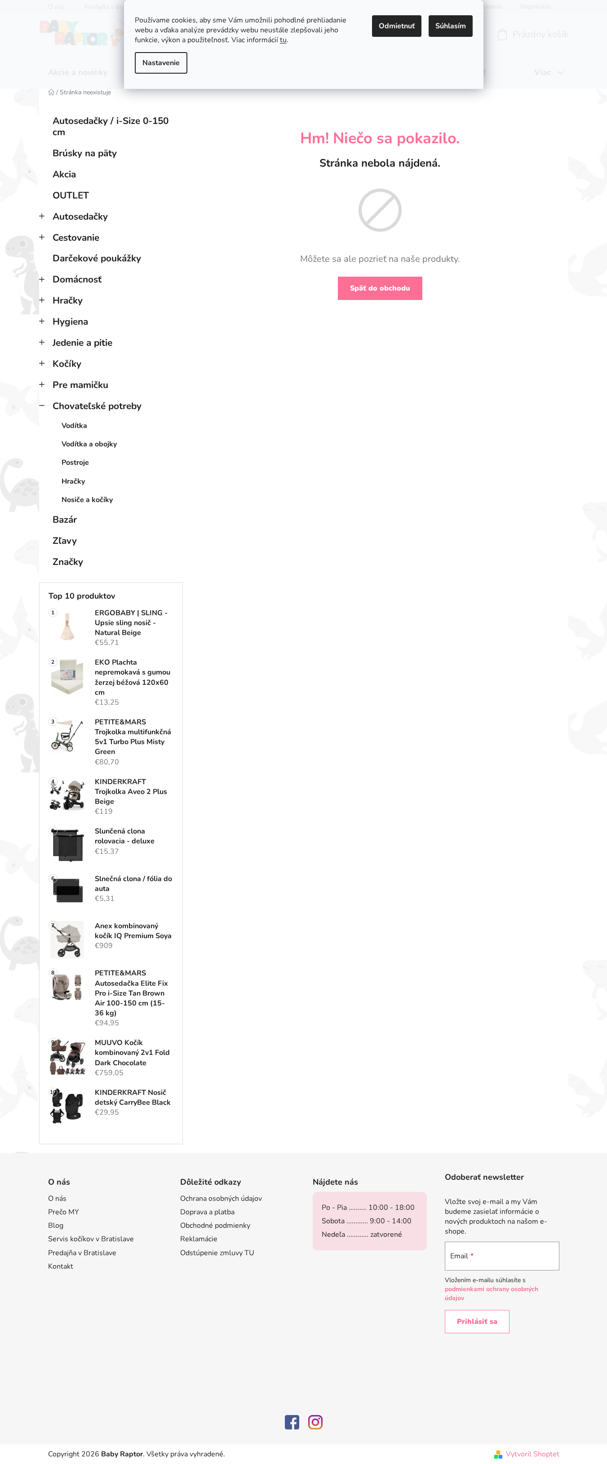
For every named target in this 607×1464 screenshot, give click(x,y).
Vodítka (74, 426)
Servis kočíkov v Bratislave (91, 1239)
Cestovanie (76, 237)
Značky (68, 562)
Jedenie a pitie (82, 342)
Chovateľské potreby (97, 406)
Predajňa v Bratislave (82, 1253)
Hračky (68, 300)
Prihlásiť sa (477, 1322)
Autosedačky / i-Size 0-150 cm (110, 126)
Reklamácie (198, 1239)
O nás (57, 1199)
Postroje (75, 462)
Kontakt (60, 1266)
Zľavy (65, 540)
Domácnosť (77, 279)
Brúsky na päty (85, 153)
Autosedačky (80, 216)
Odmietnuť (397, 26)
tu (283, 40)
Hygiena (70, 321)
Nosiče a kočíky (87, 500)
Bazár (65, 519)
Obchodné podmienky (215, 1225)
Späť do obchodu (380, 288)
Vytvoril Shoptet (532, 1454)
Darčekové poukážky (97, 258)
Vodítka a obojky (89, 444)
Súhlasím (450, 26)
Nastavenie (161, 63)
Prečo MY (63, 1212)
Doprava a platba (207, 1212)
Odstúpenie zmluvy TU (217, 1253)
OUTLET (71, 195)
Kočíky (67, 363)
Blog (55, 1225)
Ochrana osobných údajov (221, 1199)
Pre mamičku (80, 385)
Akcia (64, 174)
